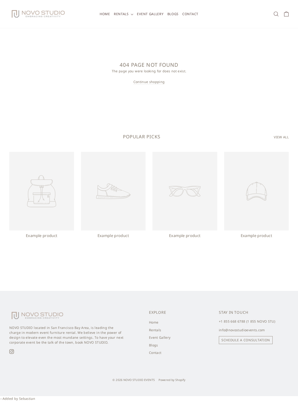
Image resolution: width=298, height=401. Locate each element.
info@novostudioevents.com (242, 330)
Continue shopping (149, 82)
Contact (190, 14)
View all (281, 137)
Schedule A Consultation (245, 340)
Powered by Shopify (172, 380)
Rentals (122, 14)
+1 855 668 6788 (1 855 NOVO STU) (247, 321)
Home (105, 14)
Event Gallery (150, 14)
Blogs (173, 14)
